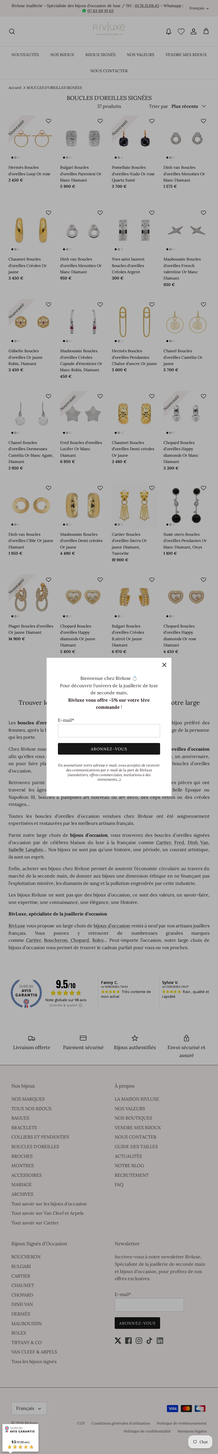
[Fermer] (164, 665)
